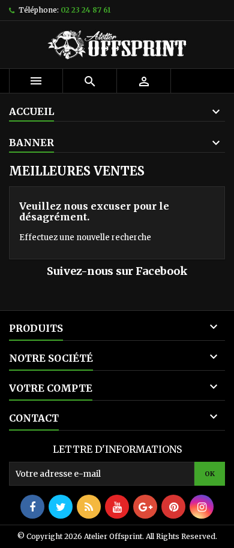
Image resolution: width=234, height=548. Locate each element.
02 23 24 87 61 (85, 9)
